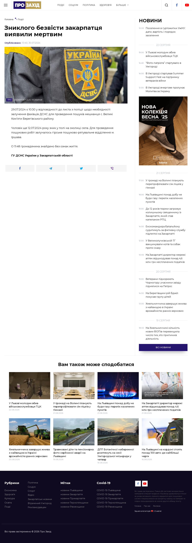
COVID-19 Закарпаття (109, 494)
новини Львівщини (71, 490)
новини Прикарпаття (72, 498)
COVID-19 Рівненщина (109, 506)
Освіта (8, 502)
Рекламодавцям (37, 507)
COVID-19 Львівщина (108, 490)
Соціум (73, 5)
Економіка (10, 490)
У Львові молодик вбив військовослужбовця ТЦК (25, 405)
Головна (138, 506)
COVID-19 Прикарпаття (110, 498)
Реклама (156, 506)
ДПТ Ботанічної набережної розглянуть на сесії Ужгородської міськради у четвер (116, 454)
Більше (121, 5)
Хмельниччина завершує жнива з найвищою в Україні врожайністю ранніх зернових (29, 453)
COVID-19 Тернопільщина (111, 502)
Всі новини (163, 347)
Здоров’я (105, 5)
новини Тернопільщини (74, 502)
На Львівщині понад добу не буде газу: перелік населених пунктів (116, 406)
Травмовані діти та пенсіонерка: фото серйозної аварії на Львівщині (73, 453)
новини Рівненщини (72, 506)
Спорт (31, 491)
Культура (9, 498)
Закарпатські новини (40, 499)
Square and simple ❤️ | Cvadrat (148, 511)
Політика (89, 5)
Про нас (147, 506)
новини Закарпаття (71, 494)
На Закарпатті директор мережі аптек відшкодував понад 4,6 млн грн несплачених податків (162, 406)
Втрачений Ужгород (39, 503)
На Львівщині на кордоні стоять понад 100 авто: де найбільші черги (162, 453)
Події (60, 5)
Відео (31, 495)
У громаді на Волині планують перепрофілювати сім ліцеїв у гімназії (72, 406)
